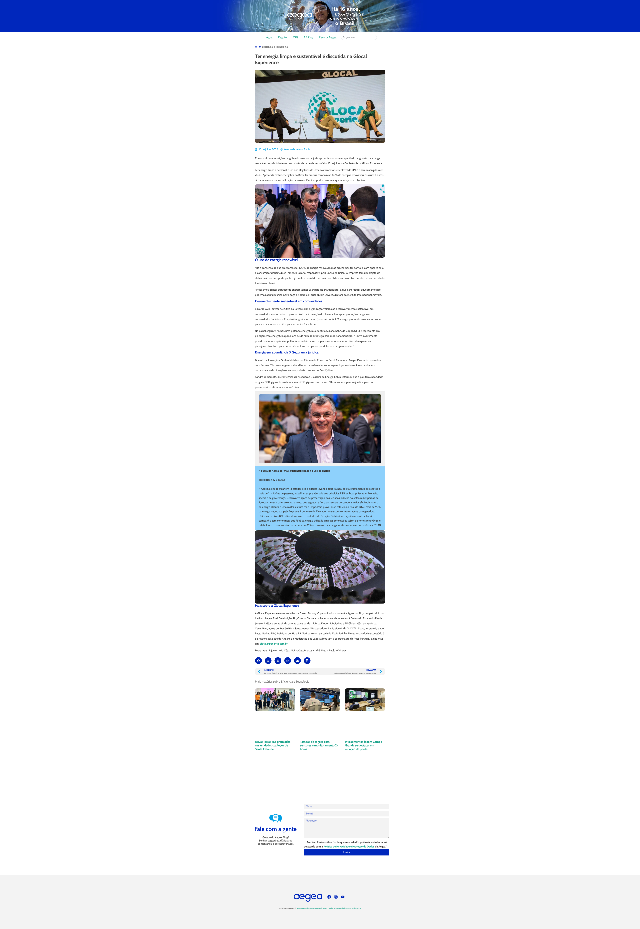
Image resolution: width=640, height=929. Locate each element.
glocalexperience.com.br (274, 643)
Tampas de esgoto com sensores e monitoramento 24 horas (319, 745)
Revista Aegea (327, 37)
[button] (258, 660)
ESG (295, 37)
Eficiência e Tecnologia (275, 46)
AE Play (308, 37)
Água (269, 37)
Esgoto (282, 37)
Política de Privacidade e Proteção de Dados (349, 846)
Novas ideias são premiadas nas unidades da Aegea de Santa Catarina (272, 745)
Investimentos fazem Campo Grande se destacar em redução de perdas (363, 745)
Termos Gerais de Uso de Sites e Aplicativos (311, 908)
